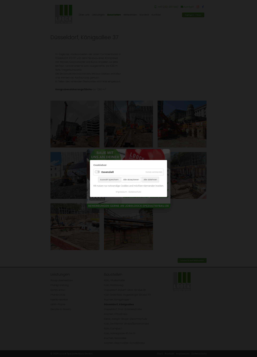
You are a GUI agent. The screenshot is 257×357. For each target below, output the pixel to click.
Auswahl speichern (109, 179)
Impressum (121, 192)
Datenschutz (135, 192)
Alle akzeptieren (131, 179)
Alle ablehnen (150, 179)
